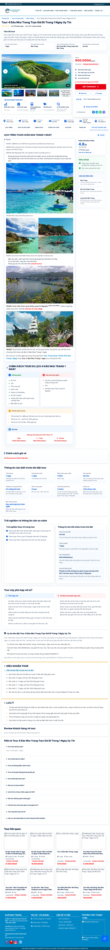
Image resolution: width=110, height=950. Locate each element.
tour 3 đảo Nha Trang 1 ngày (34, 358)
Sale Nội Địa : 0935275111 (66, 925)
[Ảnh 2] (18, 93)
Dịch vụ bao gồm (24, 127)
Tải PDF (102, 135)
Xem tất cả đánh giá (85, 152)
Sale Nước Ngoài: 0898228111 (67, 928)
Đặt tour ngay (89, 87)
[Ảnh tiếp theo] (67, 71)
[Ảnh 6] (65, 93)
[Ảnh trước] (5, 71)
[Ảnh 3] (30, 93)
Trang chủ (5, 18)
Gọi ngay (99, 93)
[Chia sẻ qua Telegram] (96, 112)
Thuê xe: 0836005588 (64, 922)
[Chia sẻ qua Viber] (103, 112)
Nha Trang (30, 18)
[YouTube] (11, 941)
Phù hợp (68, 127)
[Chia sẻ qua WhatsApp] (100, 112)
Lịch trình (8, 127)
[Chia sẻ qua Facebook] (93, 112)
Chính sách (39, 127)
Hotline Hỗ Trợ (99, 4)
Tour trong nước (18, 18)
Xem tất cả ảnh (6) (12, 85)
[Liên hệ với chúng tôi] (105, 938)
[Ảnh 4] (42, 93)
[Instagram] (16, 941)
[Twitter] (20, 941)
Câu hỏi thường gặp (99, 127)
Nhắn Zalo (83, 93)
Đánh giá (82, 127)
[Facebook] (6, 941)
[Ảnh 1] (7, 93)
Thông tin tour (53, 127)
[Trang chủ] (12, 10)
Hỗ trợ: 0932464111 (64, 919)
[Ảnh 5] (54, 93)
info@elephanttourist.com (14, 4)
